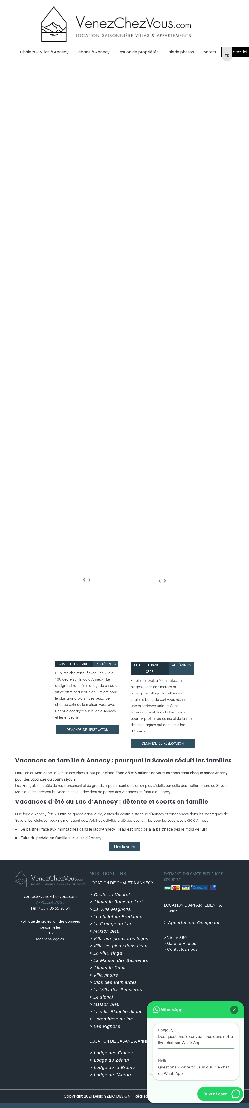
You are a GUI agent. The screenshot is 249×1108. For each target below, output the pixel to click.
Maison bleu (106, 931)
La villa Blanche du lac (117, 1011)
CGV (50, 932)
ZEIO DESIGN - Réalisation (131, 1096)
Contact (209, 52)
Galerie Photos (181, 943)
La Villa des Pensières (117, 989)
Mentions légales (50, 938)
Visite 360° (177, 938)
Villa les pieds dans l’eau (120, 945)
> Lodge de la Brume (112, 1067)
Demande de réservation (87, 729)
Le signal (103, 997)
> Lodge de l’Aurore (111, 1074)
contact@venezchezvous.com (50, 896)
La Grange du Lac (112, 923)
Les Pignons (106, 1026)
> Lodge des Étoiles (111, 1052)
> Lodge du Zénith (109, 1060)
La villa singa (107, 953)
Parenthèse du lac (113, 1019)
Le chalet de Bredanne (117, 916)
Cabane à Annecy (92, 52)
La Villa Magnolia (112, 909)
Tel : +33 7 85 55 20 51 (50, 908)
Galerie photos (179, 52)
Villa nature (105, 975)
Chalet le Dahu (109, 967)
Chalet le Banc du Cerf (118, 902)
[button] (234, 1010)
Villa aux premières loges (120, 938)
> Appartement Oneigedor (192, 922)
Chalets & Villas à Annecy (44, 52)
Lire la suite (124, 847)
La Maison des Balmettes (120, 960)
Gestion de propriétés (137, 52)
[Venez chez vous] (116, 23)
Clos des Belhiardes (115, 982)
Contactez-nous (182, 949)
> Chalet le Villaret (109, 894)
